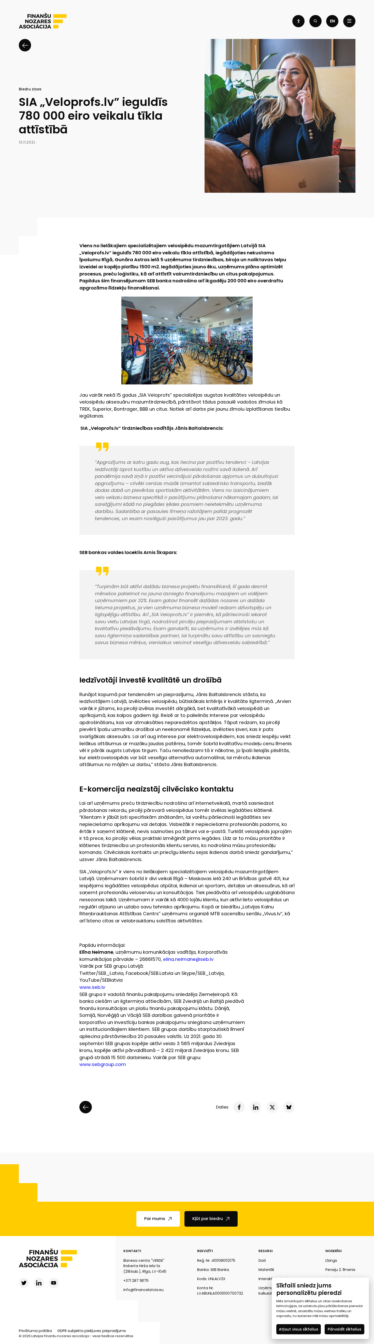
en (332, 21)
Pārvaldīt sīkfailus (344, 1329)
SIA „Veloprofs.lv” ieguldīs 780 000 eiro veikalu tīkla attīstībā (93, 115)
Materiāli (266, 1269)
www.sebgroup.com (102, 1064)
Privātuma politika (35, 1330)
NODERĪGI (333, 1251)
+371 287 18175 (136, 1280)
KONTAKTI (132, 1251)
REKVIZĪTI (205, 1251)
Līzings (331, 1260)
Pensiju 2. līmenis (340, 1269)
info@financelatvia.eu (143, 1289)
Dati (262, 1260)
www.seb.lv (92, 987)
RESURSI (265, 1251)
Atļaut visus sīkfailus (298, 1329)
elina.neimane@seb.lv (188, 959)
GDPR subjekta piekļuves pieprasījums (91, 1330)
